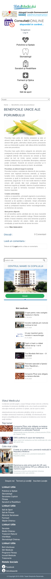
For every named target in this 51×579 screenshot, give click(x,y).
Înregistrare (25, 30)
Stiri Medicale (7, 549)
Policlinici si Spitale (9, 491)
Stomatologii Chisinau (11, 539)
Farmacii (5, 518)
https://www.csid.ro (15, 227)
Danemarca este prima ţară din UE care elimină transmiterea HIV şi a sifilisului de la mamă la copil (31, 467)
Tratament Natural (9, 534)
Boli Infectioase (8, 547)
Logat (15, 246)
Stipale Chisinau (8, 520)
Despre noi (9, 480)
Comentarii (40, 234)
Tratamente (7, 558)
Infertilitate (6, 536)
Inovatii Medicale (9, 555)
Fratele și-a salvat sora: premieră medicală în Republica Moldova (32, 450)
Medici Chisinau (8, 531)
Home (6, 105)
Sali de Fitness (8, 512)
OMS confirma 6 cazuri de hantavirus (28, 438)
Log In (25, 33)
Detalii (24, 296)
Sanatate (5, 528)
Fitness (5, 499)
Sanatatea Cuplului (10, 496)
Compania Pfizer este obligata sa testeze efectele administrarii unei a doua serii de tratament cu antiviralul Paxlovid (30, 428)
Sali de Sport (7, 509)
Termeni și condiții (23, 480)
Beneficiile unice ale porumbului (23, 105)
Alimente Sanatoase (10, 515)
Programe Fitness (9, 552)
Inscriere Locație (40, 480)
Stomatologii (7, 493)
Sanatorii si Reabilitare (11, 502)
